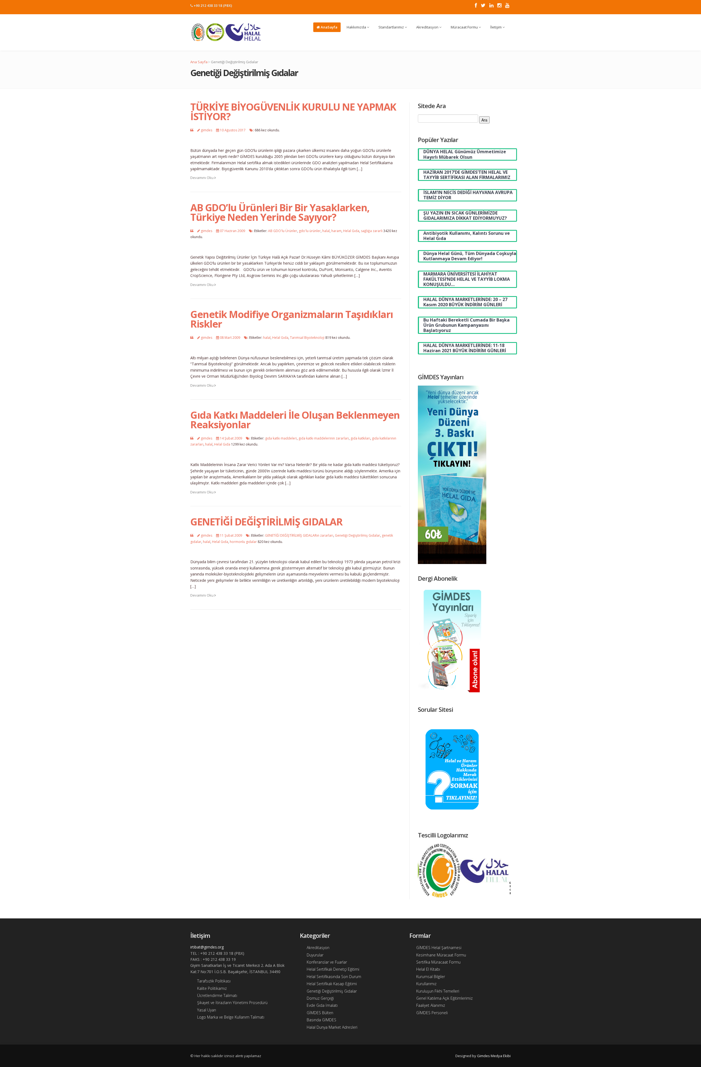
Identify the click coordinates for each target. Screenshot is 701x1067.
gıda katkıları (360, 438)
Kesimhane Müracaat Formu (441, 955)
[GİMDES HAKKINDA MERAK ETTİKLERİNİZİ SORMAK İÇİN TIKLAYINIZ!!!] (452, 768)
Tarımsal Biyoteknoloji (307, 337)
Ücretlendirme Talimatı (217, 995)
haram (336, 231)
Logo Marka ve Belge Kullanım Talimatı (230, 1017)
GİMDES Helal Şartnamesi (438, 947)
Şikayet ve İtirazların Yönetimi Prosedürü (232, 1002)
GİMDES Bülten (320, 1012)
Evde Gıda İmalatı (322, 1005)
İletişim (496, 27)
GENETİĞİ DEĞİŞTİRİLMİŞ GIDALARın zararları (299, 535)
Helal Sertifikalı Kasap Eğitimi (332, 983)
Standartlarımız (391, 27)
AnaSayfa (328, 27)
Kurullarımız (426, 983)
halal (326, 231)
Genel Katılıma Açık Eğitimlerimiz (444, 998)
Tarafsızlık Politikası (214, 981)
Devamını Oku (202, 177)
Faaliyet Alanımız (430, 1005)
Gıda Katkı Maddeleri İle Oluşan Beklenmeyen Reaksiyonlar (295, 419)
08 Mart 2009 (230, 337)
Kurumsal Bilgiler (430, 976)
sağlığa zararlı (372, 231)
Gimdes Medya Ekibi (494, 1055)
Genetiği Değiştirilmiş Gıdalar (357, 535)
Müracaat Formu (465, 27)
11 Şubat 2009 (231, 535)
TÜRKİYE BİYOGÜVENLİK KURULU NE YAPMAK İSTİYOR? (293, 111)
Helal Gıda (351, 231)
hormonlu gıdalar (243, 541)
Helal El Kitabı (428, 969)
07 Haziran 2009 (232, 231)
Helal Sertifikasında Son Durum (334, 976)
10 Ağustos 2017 (233, 130)
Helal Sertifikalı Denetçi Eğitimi (333, 969)
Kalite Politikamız (212, 988)
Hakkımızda (357, 27)
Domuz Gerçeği (320, 998)
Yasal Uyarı (206, 1010)
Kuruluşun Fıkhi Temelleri (437, 991)
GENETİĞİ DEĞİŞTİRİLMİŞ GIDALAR (266, 521)
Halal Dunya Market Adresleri (332, 1027)
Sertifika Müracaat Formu (438, 962)
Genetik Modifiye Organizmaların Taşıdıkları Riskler (291, 319)
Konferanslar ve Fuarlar (327, 962)
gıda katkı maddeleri (281, 438)
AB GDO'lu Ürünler (282, 231)
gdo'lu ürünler (310, 231)
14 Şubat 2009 (231, 438)
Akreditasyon (427, 27)
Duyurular (315, 955)
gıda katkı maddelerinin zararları (323, 438)
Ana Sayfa (199, 61)
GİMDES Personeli (432, 1012)
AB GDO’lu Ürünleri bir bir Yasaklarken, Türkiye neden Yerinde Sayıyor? (279, 212)
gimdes (206, 130)
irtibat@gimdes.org (207, 947)
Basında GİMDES (321, 1019)
